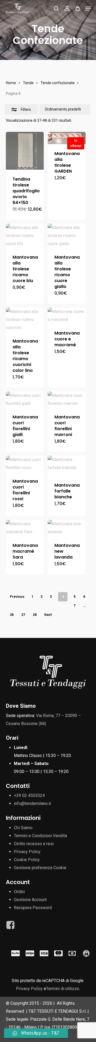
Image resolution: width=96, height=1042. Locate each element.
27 (23, 614)
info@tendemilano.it (32, 803)
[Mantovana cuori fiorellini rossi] (25, 464)
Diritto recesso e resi (34, 843)
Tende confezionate (58, 83)
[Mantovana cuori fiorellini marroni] (67, 400)
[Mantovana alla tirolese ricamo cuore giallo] (67, 236)
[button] (88, 8)
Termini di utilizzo (62, 988)
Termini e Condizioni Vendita (40, 835)
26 (12, 614)
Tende (28, 83)
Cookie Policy (27, 859)
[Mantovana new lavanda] (67, 528)
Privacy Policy (27, 851)
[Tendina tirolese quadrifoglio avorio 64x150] (25, 151)
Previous (17, 596)
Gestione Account (30, 899)
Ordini (19, 891)
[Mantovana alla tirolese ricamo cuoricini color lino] (25, 320)
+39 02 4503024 (29, 795)
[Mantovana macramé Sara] (25, 528)
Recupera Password (33, 907)
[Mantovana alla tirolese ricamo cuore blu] (25, 236)
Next (48, 614)
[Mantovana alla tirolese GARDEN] (67, 138)
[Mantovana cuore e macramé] (67, 316)
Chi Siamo (23, 827)
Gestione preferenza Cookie (40, 867)
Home (11, 83)
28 (35, 614)
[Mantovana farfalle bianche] (67, 465)
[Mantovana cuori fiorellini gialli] (25, 400)
